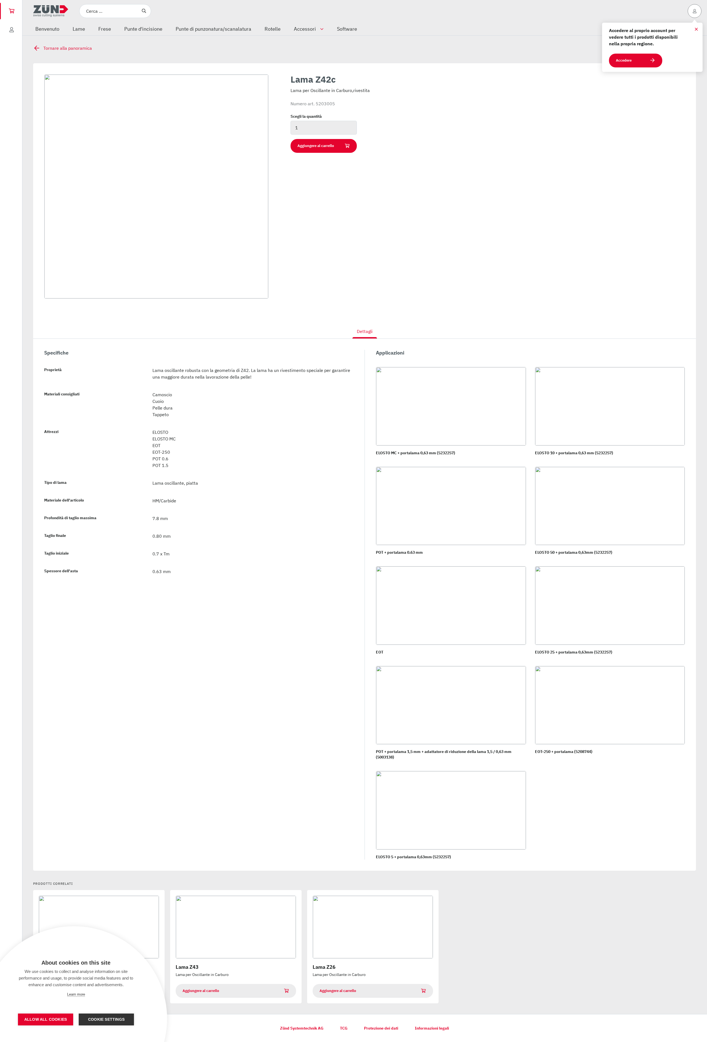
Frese (104, 29)
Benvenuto (47, 29)
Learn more (76, 994)
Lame (79, 29)
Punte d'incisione (143, 29)
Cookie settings (106, 1019)
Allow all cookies (45, 1019)
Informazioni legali (432, 1028)
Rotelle (273, 29)
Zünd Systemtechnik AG (301, 1028)
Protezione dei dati (381, 1028)
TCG (343, 1028)
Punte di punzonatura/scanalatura (213, 29)
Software (347, 29)
